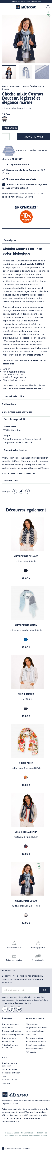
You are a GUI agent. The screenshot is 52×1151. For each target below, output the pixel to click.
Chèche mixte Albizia (26, 625)
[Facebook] (5, 1009)
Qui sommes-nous (10, 1024)
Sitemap (6, 1083)
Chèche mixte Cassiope (26, 556)
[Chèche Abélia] (26, 741)
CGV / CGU (31, 1034)
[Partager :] (14, 491)
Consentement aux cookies (15, 1148)
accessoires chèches (31, 388)
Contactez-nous (9, 1080)
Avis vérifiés (11, 480)
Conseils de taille (14, 396)
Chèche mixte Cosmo (26, 901)
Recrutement (8, 1041)
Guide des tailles (9, 1069)
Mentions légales (28, 1133)
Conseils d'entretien (15, 450)
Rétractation (31, 1052)
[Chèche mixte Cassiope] (26, 534)
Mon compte (32, 1024)
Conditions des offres (35, 1045)
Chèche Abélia (26, 763)
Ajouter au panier (34, 136)
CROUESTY (17, 159)
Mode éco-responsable (13, 1034)
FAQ (4, 1076)
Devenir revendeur (34, 1038)
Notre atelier (7, 1027)
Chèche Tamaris (26, 694)
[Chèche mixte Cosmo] (26, 879)
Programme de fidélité (36, 1027)
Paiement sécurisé (34, 1048)
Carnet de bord (9, 1038)
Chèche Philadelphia (26, 832)
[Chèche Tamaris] (26, 672)
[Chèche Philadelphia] (26, 810)
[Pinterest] (27, 491)
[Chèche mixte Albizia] (26, 603)
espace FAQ (30, 193)
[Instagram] (19, 1009)
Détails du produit (14, 419)
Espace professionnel (36, 1041)
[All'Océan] (26, 7)
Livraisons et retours (35, 1031)
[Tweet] (21, 491)
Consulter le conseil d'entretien (18, 473)
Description (10, 240)
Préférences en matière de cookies (33, 1135)
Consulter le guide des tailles (17, 412)
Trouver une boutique (11, 1031)
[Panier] (48, 6)
